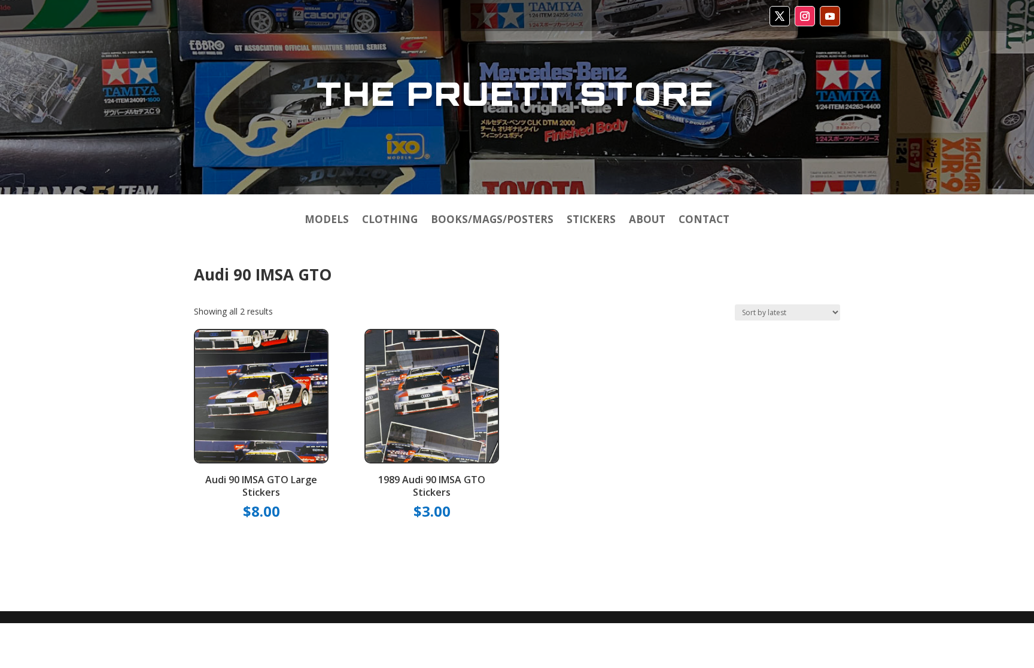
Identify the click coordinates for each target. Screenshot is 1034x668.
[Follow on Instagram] (805, 16)
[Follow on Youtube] (830, 16)
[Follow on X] (780, 16)
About (647, 220)
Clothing (390, 220)
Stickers (591, 220)
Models (327, 220)
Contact (704, 220)
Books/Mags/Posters (492, 220)
